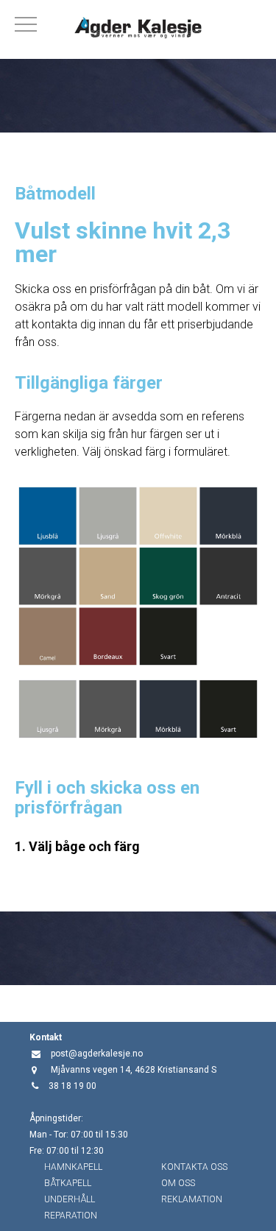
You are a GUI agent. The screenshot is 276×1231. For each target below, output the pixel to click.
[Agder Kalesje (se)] (138, 29)
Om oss (178, 1183)
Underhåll (69, 1199)
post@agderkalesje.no (97, 1053)
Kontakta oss (194, 1167)
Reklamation (191, 1199)
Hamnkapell (73, 1167)
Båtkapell (67, 1183)
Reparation (70, 1215)
